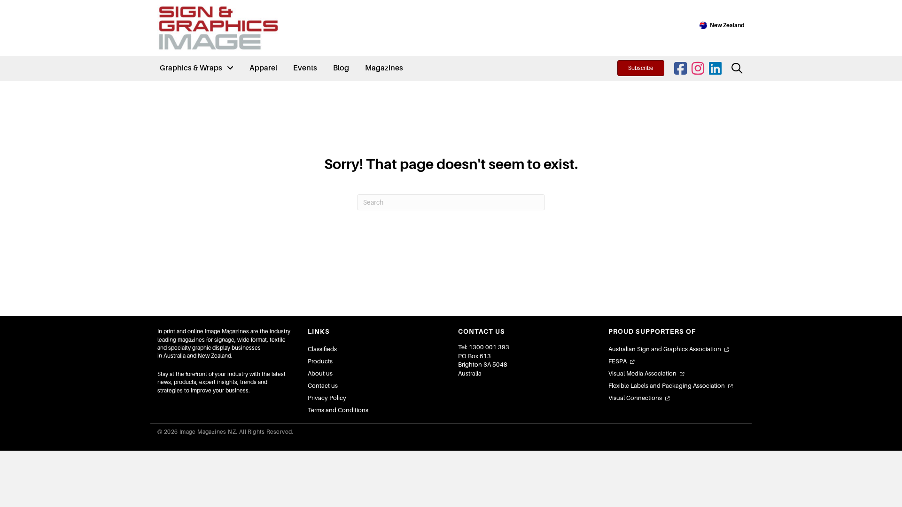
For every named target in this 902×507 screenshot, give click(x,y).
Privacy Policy (327, 397)
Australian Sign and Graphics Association (664, 349)
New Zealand (727, 25)
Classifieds (322, 349)
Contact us (323, 385)
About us (320, 373)
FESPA (617, 361)
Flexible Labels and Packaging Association (666, 385)
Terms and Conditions (338, 410)
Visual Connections (635, 397)
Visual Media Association (642, 373)
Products (320, 361)
